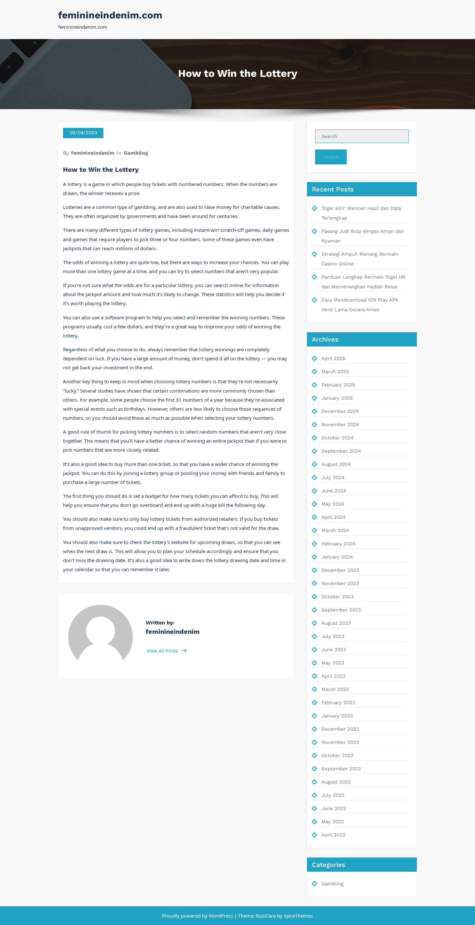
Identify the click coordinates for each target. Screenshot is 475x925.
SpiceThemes (297, 915)
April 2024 (333, 517)
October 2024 (338, 438)
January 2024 (337, 557)
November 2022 (340, 742)
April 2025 (333, 358)
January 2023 (337, 716)
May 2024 (333, 504)
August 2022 (336, 782)
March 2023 (335, 689)
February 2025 (338, 385)
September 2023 (341, 610)
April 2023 (333, 676)
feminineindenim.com (110, 15)
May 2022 (333, 822)
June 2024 (334, 491)
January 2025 (337, 398)
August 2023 (336, 623)
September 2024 (341, 451)
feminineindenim (92, 153)
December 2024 (340, 411)
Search (331, 157)
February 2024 (338, 544)
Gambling (136, 153)
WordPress (221, 915)
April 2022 (333, 835)
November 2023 (340, 583)
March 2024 (335, 530)
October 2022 (338, 755)
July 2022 (333, 795)
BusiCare (266, 915)
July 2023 (333, 636)
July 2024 (333, 477)
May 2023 (333, 663)
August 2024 (336, 464)
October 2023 (338, 597)
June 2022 (334, 808)
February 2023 (338, 702)
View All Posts (163, 650)
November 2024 (340, 424)
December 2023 (340, 570)
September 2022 (341, 769)
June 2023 (334, 650)
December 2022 (340, 729)
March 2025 (335, 372)
